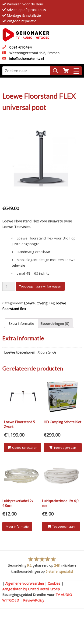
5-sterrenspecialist (59, 571)
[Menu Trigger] (76, 70)
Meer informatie (17, 526)
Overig (42, 303)
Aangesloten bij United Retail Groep (31, 588)
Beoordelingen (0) (54, 323)
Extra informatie (21, 323)
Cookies (54, 583)
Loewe (29, 303)
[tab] (21, 323)
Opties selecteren (24, 447)
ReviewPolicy (33, 600)
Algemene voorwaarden (24, 583)
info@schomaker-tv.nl (26, 58)
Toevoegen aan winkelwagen (40, 286)
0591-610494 (20, 47)
